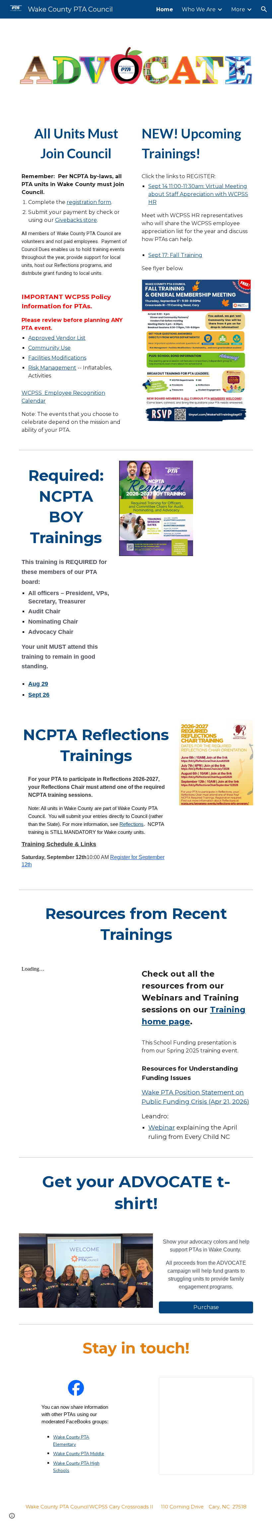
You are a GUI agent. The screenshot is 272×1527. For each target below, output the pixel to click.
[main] (76, 143)
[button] (264, 9)
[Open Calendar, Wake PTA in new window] (240, 1385)
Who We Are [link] (199, 9)
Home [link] (164, 9)
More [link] (238, 9)
